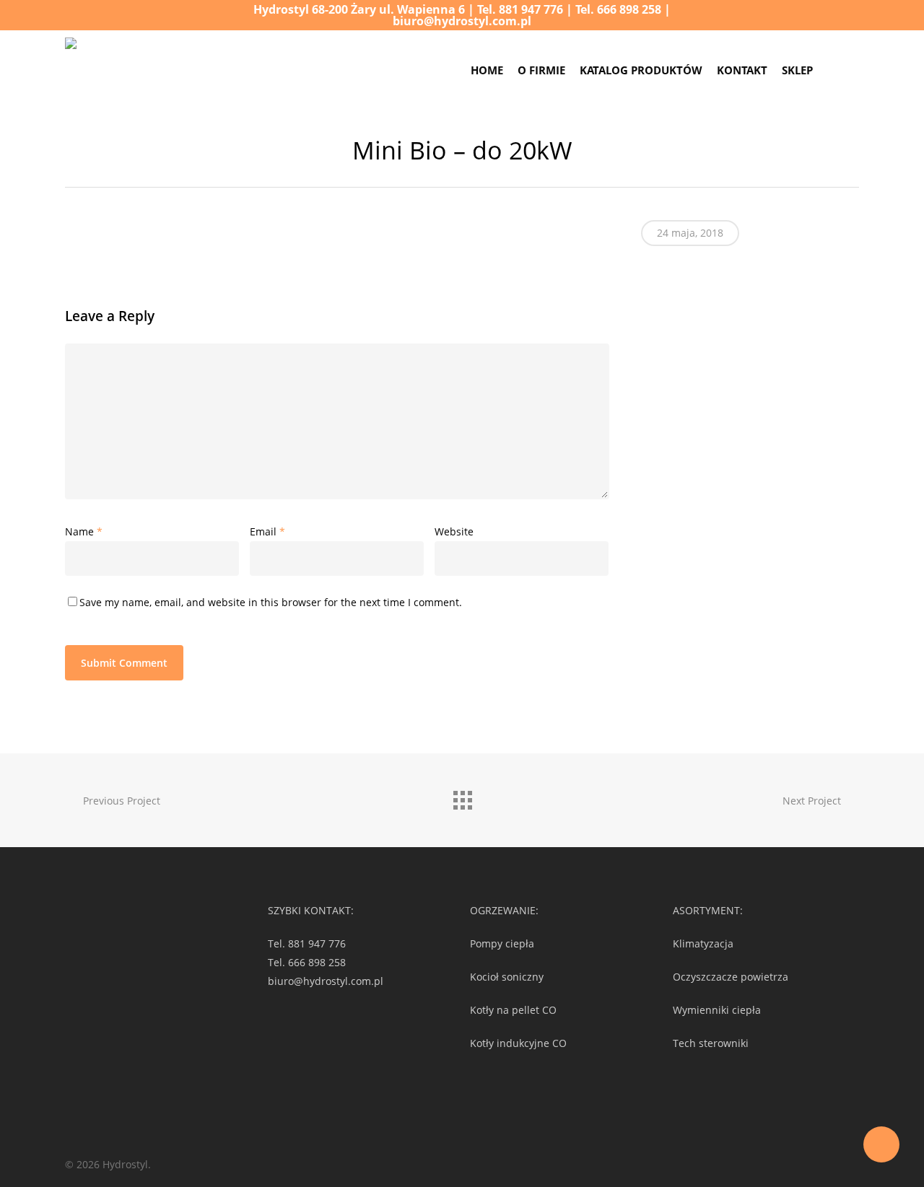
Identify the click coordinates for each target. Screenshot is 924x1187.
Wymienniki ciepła (717, 1010)
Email (267, 531)
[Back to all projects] (462, 796)
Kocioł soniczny (507, 977)
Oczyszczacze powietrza (730, 977)
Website (454, 531)
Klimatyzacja (703, 943)
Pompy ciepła (502, 943)
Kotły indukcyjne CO (518, 1043)
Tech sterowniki (711, 1043)
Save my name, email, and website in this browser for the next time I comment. (270, 602)
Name (84, 531)
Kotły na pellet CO (513, 1010)
